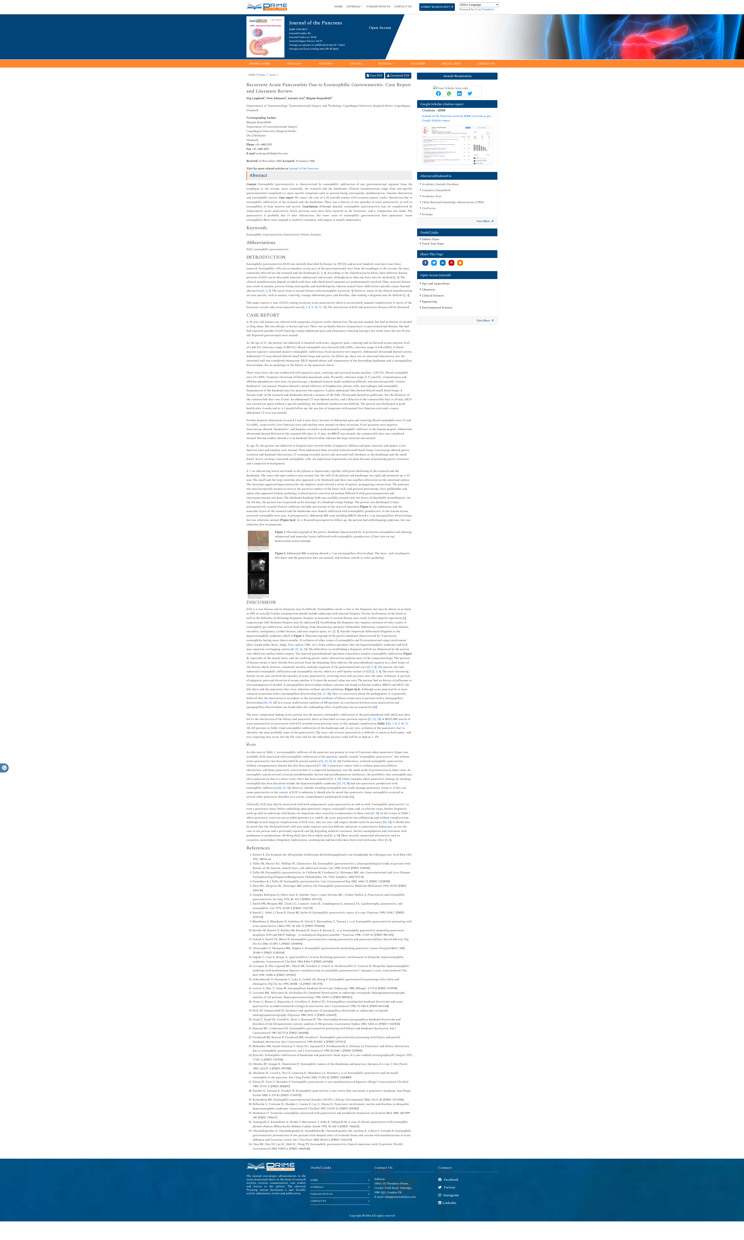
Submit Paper (430, 239)
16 (320, 694)
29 (338, 779)
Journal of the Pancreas (304, 169)
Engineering (429, 302)
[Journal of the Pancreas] (265, 36)
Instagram (451, 1195)
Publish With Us (378, 7)
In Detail (385, 64)
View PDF (375, 76)
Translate (488, 9)
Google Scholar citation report (441, 104)
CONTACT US (318, 1201)
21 (370, 719)
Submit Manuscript (436, 7)
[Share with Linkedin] (442, 263)
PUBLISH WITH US (321, 1194)
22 (374, 719)
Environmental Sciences (437, 308)
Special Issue (451, 64)
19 (270, 703)
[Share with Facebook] (425, 263)
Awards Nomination (457, 76)
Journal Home (259, 64)
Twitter (449, 1187)
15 (305, 649)
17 (324, 694)
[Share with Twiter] (434, 263)
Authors (325, 64)
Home (338, 7)
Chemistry (428, 290)
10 (315, 307)
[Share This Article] (438, 93)
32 (288, 788)
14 (300, 649)
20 (274, 703)
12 (324, 307)
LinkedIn (449, 1203)
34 (389, 822)
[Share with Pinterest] (451, 263)
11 (320, 307)
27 (319, 766)
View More (483, 221)
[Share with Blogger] (460, 263)
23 (378, 719)
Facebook (450, 1179)
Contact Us (403, 7)
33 (385, 822)
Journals (354, 7)
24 (330, 761)
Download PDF (400, 76)
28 (323, 766)
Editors (356, 64)
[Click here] (457, 145)
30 (347, 783)
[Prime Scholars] (266, 7)
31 (284, 788)
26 (338, 761)
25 (334, 761)
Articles (294, 64)
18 (328, 694)
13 (296, 649)
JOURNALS (316, 1187)
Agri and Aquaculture (436, 284)
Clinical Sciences (433, 296)
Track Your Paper (433, 244)
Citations (418, 64)
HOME (314, 1180)
